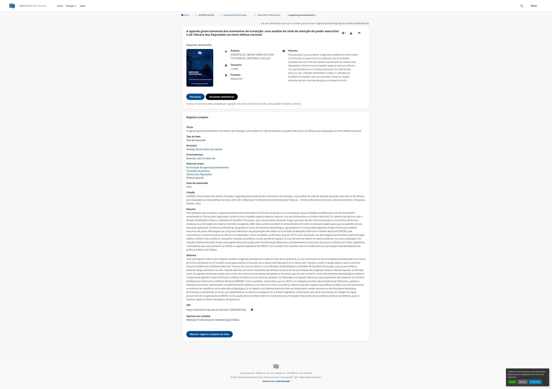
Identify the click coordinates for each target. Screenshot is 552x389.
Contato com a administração (276, 381)
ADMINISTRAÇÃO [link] (206, 15)
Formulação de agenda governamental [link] (207, 167)
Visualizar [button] (195, 96)
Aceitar (512, 382)
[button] (520, 5)
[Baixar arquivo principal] (351, 33)
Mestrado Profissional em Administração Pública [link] (270, 15)
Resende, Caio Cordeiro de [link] (200, 158)
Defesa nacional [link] (195, 177)
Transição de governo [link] (198, 170)
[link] (254, 56)
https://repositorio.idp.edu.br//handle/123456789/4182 (342, 23)
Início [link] (186, 15)
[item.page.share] (343, 33)
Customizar (535, 382)
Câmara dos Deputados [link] (199, 174)
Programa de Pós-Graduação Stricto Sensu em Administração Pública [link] (236, 15)
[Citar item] (359, 33)
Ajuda (82, 6)
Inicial (60, 6)
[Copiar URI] (251, 309)
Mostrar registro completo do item (209, 334)
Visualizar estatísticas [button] (221, 96)
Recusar (522, 382)
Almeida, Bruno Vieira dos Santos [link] (204, 149)
